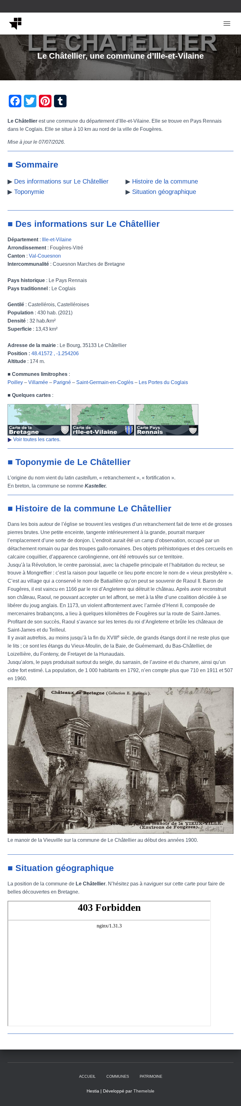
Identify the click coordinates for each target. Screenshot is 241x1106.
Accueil (87, 1076)
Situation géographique (164, 191)
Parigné (62, 382)
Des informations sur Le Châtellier (61, 181)
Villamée (38, 382)
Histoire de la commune (165, 181)
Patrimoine (151, 1076)
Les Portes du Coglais (163, 382)
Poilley (15, 382)
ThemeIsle (143, 1090)
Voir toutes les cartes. (37, 439)
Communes (117, 1076)
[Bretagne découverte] (18, 23)
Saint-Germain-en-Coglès (104, 382)
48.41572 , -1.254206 (55, 353)
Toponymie (29, 191)
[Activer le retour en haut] (229, 1093)
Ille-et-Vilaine (57, 239)
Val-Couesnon (45, 256)
